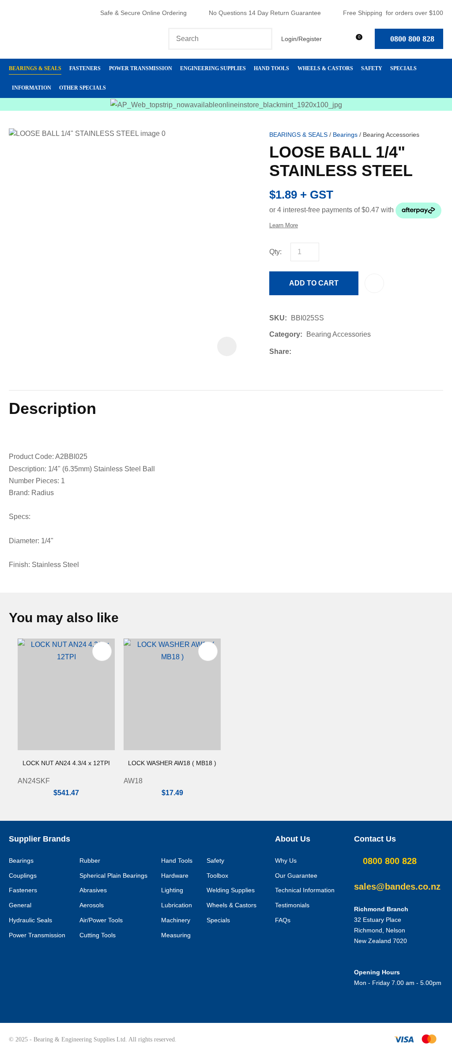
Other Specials (82, 88)
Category (284, 334)
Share (279, 351)
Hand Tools (271, 68)
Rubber (89, 860)
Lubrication (176, 905)
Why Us (286, 860)
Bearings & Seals (35, 68)
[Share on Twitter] (309, 351)
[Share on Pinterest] (336, 351)
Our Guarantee (296, 875)
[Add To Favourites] (374, 283)
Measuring (176, 935)
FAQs (282, 920)
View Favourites (335, 39)
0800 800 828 (412, 38)
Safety (371, 68)
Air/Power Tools (101, 920)
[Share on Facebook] (296, 351)
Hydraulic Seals (30, 920)
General (20, 905)
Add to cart (314, 283)
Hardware (174, 875)
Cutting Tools (97, 935)
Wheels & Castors (325, 68)
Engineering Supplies (213, 68)
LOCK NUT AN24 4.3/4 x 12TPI (66, 763)
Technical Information (305, 890)
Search (261, 39)
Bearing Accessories (391, 135)
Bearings (345, 135)
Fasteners (85, 68)
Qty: (275, 252)
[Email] (322, 351)
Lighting (172, 890)
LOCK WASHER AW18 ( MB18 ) (172, 763)
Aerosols (91, 905)
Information (31, 88)
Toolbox (217, 875)
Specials (403, 68)
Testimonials (292, 905)
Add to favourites (102, 651)
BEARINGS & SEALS (298, 135)
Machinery (175, 920)
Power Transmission (140, 68)
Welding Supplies (231, 890)
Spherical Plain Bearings (113, 875)
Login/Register (301, 38)
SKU (277, 318)
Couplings (23, 875)
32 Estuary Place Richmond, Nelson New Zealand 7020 (380, 930)
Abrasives (93, 890)
